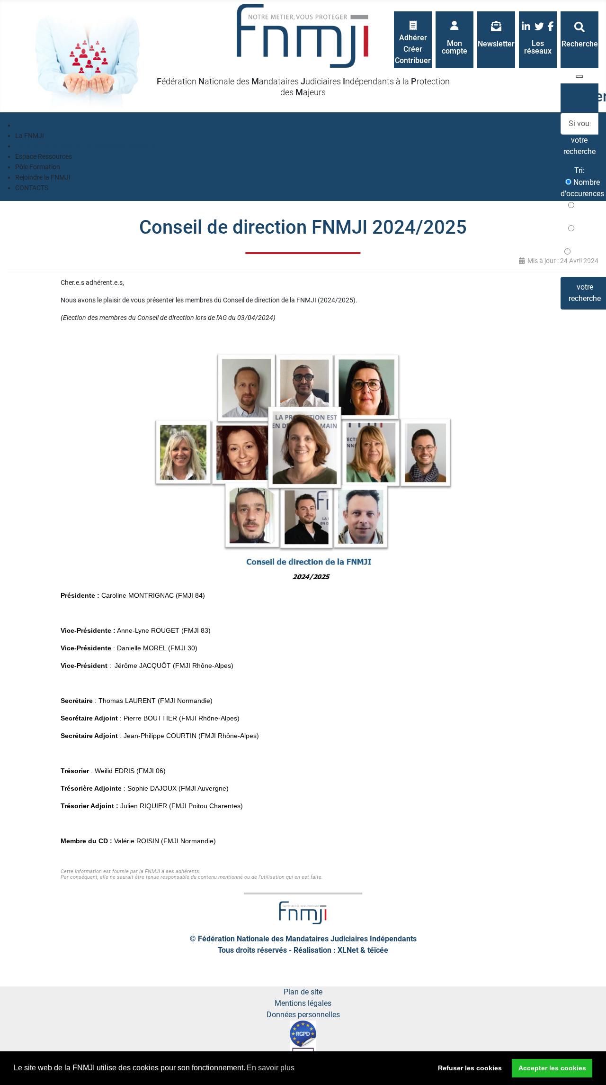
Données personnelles (303, 1014)
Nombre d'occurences (582, 188)
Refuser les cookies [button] (470, 1068)
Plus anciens (580, 234)
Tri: (579, 170)
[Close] (579, 76)
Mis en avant (582, 257)
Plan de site (303, 991)
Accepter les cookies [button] (552, 1068)
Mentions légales (303, 1003)
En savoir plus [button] (270, 1068)
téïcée (377, 950)
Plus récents (580, 211)
